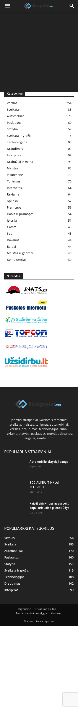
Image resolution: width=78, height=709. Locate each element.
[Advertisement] (39, 53)
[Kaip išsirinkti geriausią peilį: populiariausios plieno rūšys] (15, 509)
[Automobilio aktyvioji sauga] (15, 467)
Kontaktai (56, 613)
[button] (7, 6)
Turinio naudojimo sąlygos (31, 613)
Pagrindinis (24, 609)
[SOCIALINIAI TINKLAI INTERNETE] (15, 488)
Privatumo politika (46, 609)
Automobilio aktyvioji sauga (48, 461)
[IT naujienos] (26, 336)
